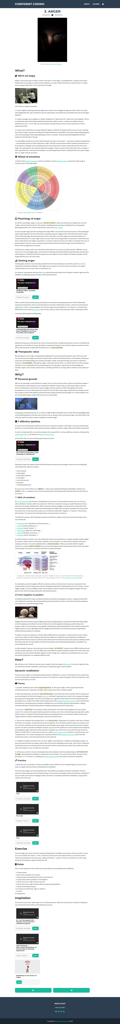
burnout (67, 664)
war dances (36, 309)
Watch (35, 297)
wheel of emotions (31, 161)
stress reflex (58, 227)
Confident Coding (29, 4)
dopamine (20, 535)
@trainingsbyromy (28, 212)
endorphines (21, 530)
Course (96, 4)
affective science (62, 161)
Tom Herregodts (22, 501)
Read (19, 982)
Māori (22, 307)
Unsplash (59, 64)
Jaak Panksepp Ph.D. (22, 434)
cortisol (19, 526)
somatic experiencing (60, 732)
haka (43, 272)
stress (46, 696)
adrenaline (20, 523)
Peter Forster (50, 64)
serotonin (20, 528)
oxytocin (20, 533)
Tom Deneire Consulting (62, 1021)
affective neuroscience (46, 434)
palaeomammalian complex (66, 701)
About (87, 4)
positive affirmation (51, 756)
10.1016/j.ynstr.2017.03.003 (73, 578)
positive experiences (68, 734)
